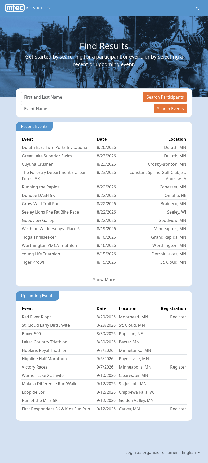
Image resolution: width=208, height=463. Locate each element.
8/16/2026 (106, 237)
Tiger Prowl (33, 262)
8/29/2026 (106, 317)
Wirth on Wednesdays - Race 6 (51, 229)
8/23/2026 (106, 156)
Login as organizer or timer (151, 452)
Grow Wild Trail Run (41, 203)
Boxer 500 (31, 333)
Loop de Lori (34, 392)
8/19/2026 (106, 229)
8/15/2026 (106, 254)
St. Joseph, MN (133, 384)
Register (178, 317)
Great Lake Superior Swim (47, 156)
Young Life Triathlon (41, 254)
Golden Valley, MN (136, 400)
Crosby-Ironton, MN (167, 164)
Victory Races (34, 367)
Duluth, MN (175, 147)
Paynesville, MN (134, 358)
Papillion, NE (131, 333)
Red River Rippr (36, 317)
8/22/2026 (106, 187)
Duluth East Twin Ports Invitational (55, 147)
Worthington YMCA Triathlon (49, 245)
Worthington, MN (169, 245)
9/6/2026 (105, 358)
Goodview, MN (172, 220)
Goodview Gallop (38, 220)
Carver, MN (129, 409)
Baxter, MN (129, 342)
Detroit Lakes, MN (169, 254)
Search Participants (165, 97)
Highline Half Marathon (44, 358)
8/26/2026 (106, 147)
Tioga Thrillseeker (39, 237)
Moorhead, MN (133, 317)
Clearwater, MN (133, 375)
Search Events (170, 108)
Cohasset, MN (173, 187)
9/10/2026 (106, 375)
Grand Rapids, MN (168, 237)
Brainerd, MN (173, 203)
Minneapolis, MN (170, 229)
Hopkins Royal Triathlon (44, 350)
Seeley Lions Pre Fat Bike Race (50, 212)
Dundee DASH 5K (38, 195)
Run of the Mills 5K (40, 400)
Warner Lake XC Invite (43, 375)
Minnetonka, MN (135, 350)
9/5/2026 (105, 350)
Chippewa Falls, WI (136, 392)
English (189, 452)
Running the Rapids (40, 187)
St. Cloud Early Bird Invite (46, 325)
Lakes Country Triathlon (44, 342)
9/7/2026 (105, 367)
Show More (104, 279)
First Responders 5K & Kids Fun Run (56, 409)
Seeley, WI (176, 212)
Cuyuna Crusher (37, 164)
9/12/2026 (106, 384)
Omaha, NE (175, 195)
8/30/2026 (106, 333)
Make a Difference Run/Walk (49, 384)
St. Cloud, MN (173, 262)
